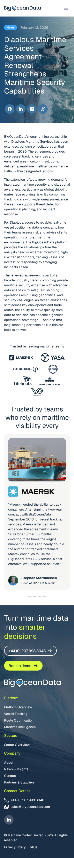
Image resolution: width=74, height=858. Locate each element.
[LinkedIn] (20, 109)
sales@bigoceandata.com (30, 807)
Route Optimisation (19, 720)
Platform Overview (18, 707)
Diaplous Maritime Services (32, 141)
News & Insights (16, 769)
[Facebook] (9, 109)
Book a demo (20, 665)
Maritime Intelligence (20, 727)
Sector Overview (17, 745)
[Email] (31, 109)
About (8, 762)
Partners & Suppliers (19, 782)
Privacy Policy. (15, 847)
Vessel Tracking (16, 714)
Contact (10, 776)
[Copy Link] (43, 109)
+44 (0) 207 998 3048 (27, 650)
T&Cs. (33, 847)
